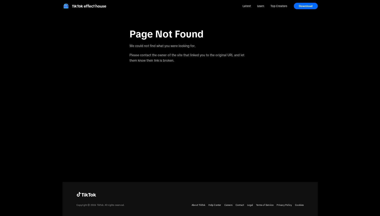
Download (306, 6)
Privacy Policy (284, 205)
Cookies (299, 205)
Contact (240, 205)
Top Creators (278, 6)
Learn (260, 6)
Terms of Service (264, 205)
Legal (250, 205)
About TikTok (198, 205)
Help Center (214, 205)
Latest (247, 6)
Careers (228, 205)
